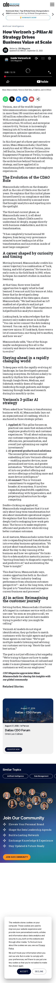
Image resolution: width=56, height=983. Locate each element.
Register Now (13, 749)
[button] (15, 776)
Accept (24, 971)
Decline (39, 971)
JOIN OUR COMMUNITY (18, 858)
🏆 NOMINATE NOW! (28, 18)
